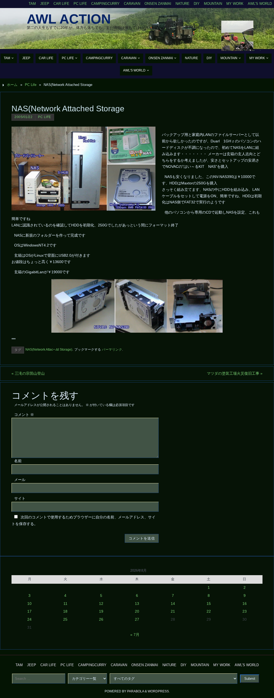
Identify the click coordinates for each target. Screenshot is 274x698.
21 (173, 611)
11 (65, 603)
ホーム (12, 85)
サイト (19, 498)
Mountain (213, 4)
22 (209, 611)
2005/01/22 (23, 117)
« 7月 (134, 634)
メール (19, 479)
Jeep (44, 4)
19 (101, 611)
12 (101, 603)
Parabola (135, 691)
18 (65, 611)
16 (244, 603)
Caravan (132, 4)
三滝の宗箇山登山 (28, 373)
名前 (18, 461)
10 (29, 603)
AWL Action (69, 19)
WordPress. (159, 691)
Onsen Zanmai (157, 4)
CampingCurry (105, 4)
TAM (32, 4)
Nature (182, 4)
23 (244, 611)
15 (209, 603)
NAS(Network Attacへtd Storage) (48, 349)
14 (173, 603)
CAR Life (61, 4)
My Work (234, 4)
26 (101, 619)
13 (137, 603)
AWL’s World (260, 4)
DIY (197, 4)
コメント (24, 414)
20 (137, 611)
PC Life (80, 4)
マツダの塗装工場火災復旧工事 (234, 373)
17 (29, 611)
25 (65, 619)
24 (29, 619)
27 (137, 619)
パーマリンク (112, 349)
